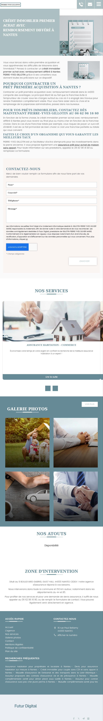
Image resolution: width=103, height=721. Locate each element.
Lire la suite (52, 377)
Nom (51, 180)
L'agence (10, 631)
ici (27, 239)
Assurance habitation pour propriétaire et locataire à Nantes (38, 667)
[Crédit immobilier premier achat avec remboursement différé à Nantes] (82, 71)
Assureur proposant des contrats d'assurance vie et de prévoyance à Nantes (45, 676)
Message (51, 203)
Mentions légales (14, 644)
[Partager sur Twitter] (78, 718)
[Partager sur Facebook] (73, 718)
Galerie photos (13, 638)
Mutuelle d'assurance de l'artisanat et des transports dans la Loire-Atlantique (55, 673)
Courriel (51, 188)
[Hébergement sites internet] (25, 711)
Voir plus (89, 404)
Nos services (12, 634)
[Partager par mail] (83, 718)
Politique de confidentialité (19, 648)
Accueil (9, 627)
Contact (9, 641)
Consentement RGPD (51, 223)
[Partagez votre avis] (88, 718)
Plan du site (11, 651)
